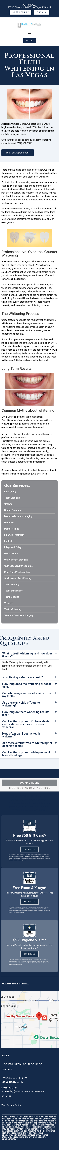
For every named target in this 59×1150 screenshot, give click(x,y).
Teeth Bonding (11, 584)
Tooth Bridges (11, 597)
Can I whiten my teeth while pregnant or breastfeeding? (28, 754)
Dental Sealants (12, 510)
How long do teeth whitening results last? (25, 713)
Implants (8, 541)
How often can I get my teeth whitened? (21, 735)
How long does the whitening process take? (27, 685)
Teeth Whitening (12, 609)
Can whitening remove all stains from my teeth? (26, 694)
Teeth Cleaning (12, 497)
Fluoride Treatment (14, 535)
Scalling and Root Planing (17, 578)
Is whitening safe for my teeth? (22, 677)
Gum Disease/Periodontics (18, 566)
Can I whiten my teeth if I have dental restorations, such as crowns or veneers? (26, 724)
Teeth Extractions (13, 590)
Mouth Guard (11, 553)
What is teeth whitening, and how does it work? (27, 655)
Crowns (8, 504)
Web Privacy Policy (11, 1105)
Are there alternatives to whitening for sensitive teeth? (27, 744)
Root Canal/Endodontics (17, 572)
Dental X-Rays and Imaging (18, 516)
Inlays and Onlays (13, 547)
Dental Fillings (11, 528)
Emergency (10, 491)
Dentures (9, 522)
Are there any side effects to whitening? (21, 704)
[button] (29, 655)
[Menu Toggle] (29, 34)
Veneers (8, 603)
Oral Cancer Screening (16, 559)
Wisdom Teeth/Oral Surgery (18, 615)
